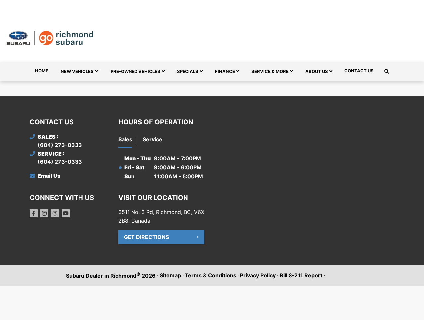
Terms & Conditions (210, 275)
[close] (387, 6)
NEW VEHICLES (77, 71)
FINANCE (225, 71)
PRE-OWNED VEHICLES (135, 71)
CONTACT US (359, 70)
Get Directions (146, 237)
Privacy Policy (258, 275)
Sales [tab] (125, 139)
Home (41, 70)
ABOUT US (316, 71)
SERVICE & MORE (270, 71)
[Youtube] (66, 213)
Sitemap (170, 275)
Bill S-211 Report (301, 275)
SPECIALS (187, 71)
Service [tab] (152, 139)
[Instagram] (44, 213)
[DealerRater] (55, 213)
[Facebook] (34, 213)
